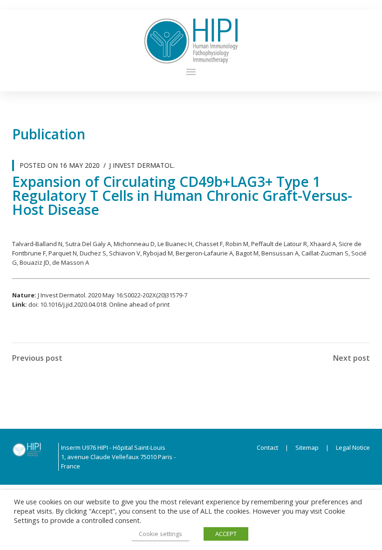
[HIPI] (191, 41)
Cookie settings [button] (160, 533)
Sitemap (307, 447)
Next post (351, 358)
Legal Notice (350, 447)
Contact (267, 447)
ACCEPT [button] (226, 533)
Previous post (37, 358)
